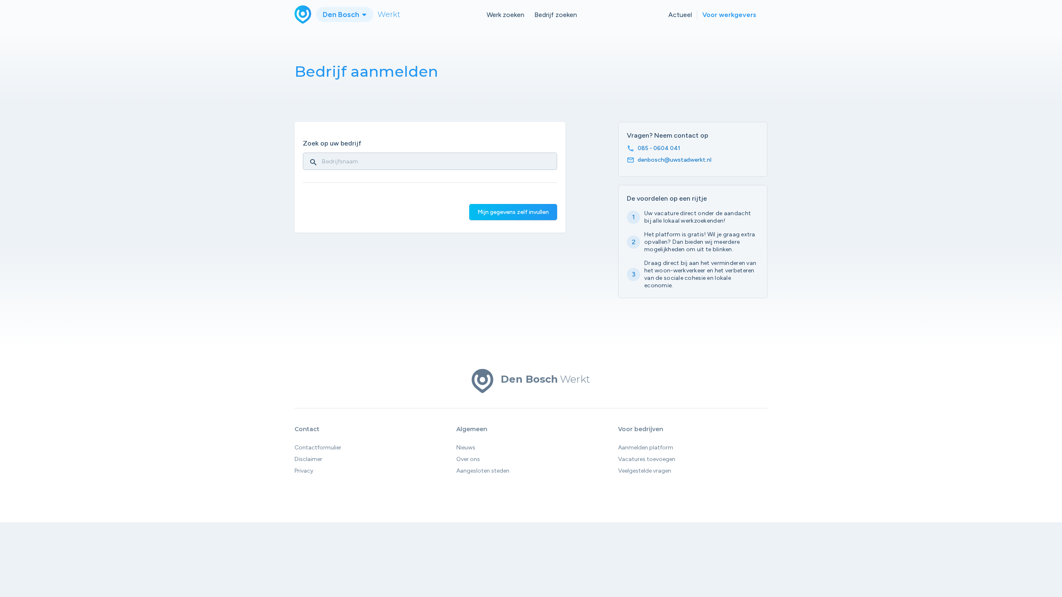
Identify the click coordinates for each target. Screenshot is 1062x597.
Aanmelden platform (645, 447)
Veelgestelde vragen (644, 470)
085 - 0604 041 (659, 148)
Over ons (468, 459)
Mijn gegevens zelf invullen (513, 212)
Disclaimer (308, 459)
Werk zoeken (505, 15)
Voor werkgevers (729, 15)
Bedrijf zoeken (555, 15)
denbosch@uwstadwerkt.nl (674, 159)
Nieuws (465, 447)
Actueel (680, 15)
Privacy (304, 470)
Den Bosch (342, 14)
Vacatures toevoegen (646, 459)
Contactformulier (318, 447)
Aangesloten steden (482, 470)
